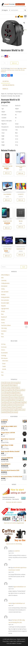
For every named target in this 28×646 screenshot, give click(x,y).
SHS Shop (3, 344)
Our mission (3, 347)
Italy (19, 70)
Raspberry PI (4, 317)
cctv (14, 390)
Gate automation (4, 292)
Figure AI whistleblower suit (20, 587)
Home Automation (5, 395)
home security (19, 395)
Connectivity (3, 280)
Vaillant (9, 412)
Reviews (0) (5, 89)
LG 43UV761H (17, 551)
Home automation (5, 300)
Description (6, 81)
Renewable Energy (19, 402)
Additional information (8, 85)
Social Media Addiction (6, 409)
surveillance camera (21, 409)
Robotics (3, 320)
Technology (3, 355)
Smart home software (6, 325)
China (10, 70)
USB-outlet (22, 70)
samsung (3, 405)
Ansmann (24, 68)
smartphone (10, 407)
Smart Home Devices (19, 405)
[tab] (6, 81)
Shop (2, 375)
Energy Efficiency (9, 392)
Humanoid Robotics (5, 397)
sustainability (4, 412)
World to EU (3, 71)
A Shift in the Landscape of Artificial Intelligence (10, 387)
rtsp (25, 402)
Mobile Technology (16, 400)
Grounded (16, 70)
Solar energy (4, 328)
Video (2, 334)
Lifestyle (3, 311)
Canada (4, 366)
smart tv (15, 407)
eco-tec (3, 392)
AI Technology (15, 382)
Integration (3, 306)
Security (3, 322)
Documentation (4, 353)
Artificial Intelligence (5, 275)
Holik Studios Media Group (10, 639)
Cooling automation (5, 283)
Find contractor (4, 358)
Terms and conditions (11, 643)
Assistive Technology (5, 390)
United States (5, 361)
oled (22, 400)
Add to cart (14, 63)
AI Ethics (3, 382)
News (2, 314)
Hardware (3, 294)
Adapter (21, 68)
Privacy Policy (6, 641)
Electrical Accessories (14, 68)
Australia (2, 70)
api (19, 382)
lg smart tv (22, 397)
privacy (7, 402)
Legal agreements (5, 308)
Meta (10, 400)
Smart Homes (4, 407)
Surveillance (3, 331)
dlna (24, 390)
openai (3, 402)
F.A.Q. (2, 372)
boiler (11, 390)
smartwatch (19, 407)
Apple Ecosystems (5, 385)
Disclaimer (19, 643)
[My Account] (16, 16)
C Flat (8, 70)
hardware (18, 392)
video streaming (14, 412)
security (7, 405)
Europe (12, 70)
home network (12, 395)
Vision (2, 336)
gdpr (14, 392)
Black (5, 70)
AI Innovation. (8, 382)
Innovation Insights (5, 303)
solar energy (14, 409)
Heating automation (5, 297)
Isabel (10, 603)
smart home (12, 405)
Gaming (2, 289)
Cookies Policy (12, 641)
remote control (12, 402)
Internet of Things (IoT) (14, 397)
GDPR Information (21, 641)
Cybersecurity (19, 390)
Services (3, 350)
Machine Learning (5, 400)
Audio (2, 278)
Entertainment (4, 286)
